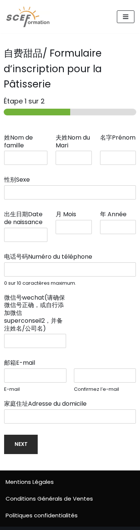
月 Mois (68, 214)
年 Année (115, 214)
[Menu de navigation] (125, 16)
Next (21, 444)
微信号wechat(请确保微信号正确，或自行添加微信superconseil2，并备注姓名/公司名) (34, 313)
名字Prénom (118, 142)
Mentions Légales (30, 482)
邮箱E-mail (22, 363)
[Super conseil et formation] (30, 16)
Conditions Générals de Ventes (49, 498)
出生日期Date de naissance (25, 218)
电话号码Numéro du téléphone (50, 257)
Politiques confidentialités (42, 515)
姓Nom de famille (18, 142)
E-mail (12, 389)
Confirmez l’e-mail (96, 389)
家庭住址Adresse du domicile (47, 404)
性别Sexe (19, 180)
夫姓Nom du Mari (73, 142)
